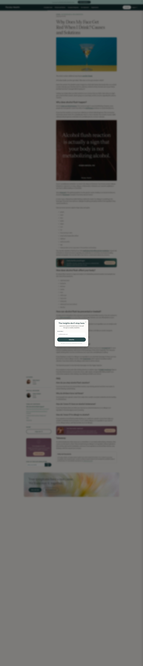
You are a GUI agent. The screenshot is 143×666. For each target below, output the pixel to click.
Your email (60, 331)
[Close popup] (85, 322)
